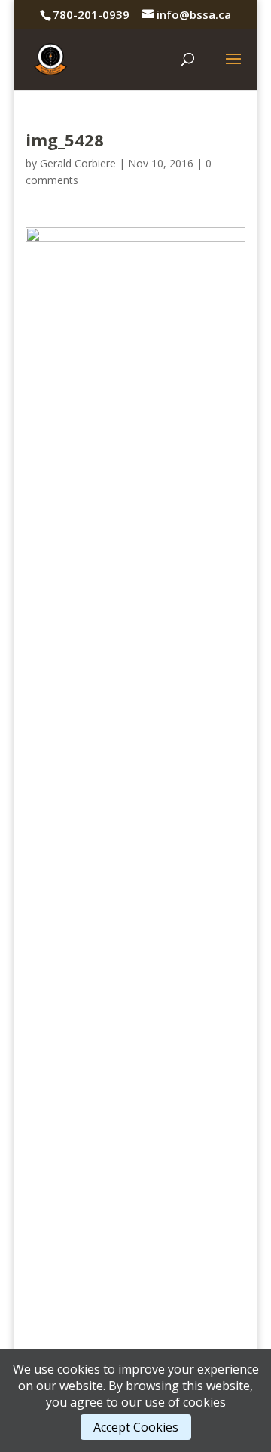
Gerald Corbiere (78, 163)
